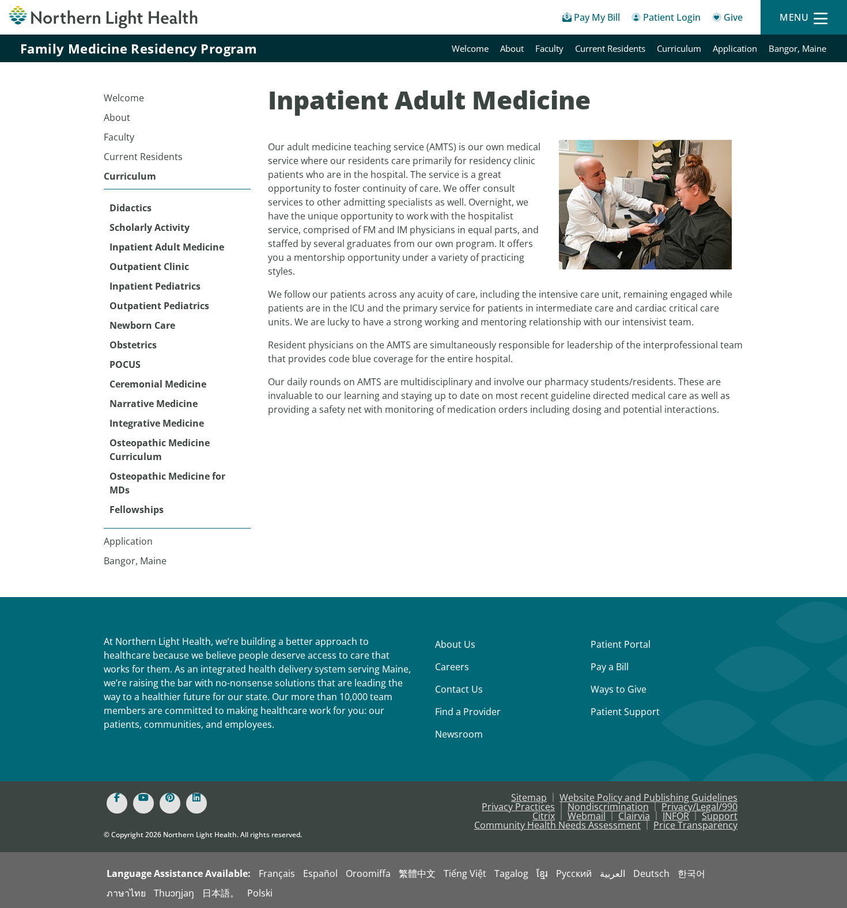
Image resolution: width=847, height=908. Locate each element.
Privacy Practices (518, 806)
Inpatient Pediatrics (155, 286)
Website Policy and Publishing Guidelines (648, 797)
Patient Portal (621, 644)
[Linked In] (196, 803)
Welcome (470, 48)
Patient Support (625, 711)
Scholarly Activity (149, 227)
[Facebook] (117, 803)
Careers (452, 666)
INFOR (676, 815)
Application (735, 48)
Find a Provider (468, 711)
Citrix (543, 815)
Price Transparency (695, 825)
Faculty (549, 48)
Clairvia (634, 815)
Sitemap (529, 797)
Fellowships (136, 509)
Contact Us (459, 689)
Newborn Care (142, 325)
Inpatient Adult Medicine (166, 247)
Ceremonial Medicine (157, 384)
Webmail (587, 815)
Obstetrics (133, 345)
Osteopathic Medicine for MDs (167, 483)
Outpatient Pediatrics (159, 305)
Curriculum (679, 48)
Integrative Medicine (156, 423)
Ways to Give (618, 689)
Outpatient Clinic (149, 266)
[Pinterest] (170, 803)
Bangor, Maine (797, 48)
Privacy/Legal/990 (699, 806)
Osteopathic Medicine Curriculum (159, 449)
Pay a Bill (610, 666)
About (512, 48)
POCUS (125, 364)
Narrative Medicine (153, 403)
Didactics (130, 208)
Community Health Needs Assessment (557, 825)
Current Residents (610, 48)
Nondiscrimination (608, 806)
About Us (455, 644)
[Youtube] (143, 803)
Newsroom (459, 734)
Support (720, 815)
